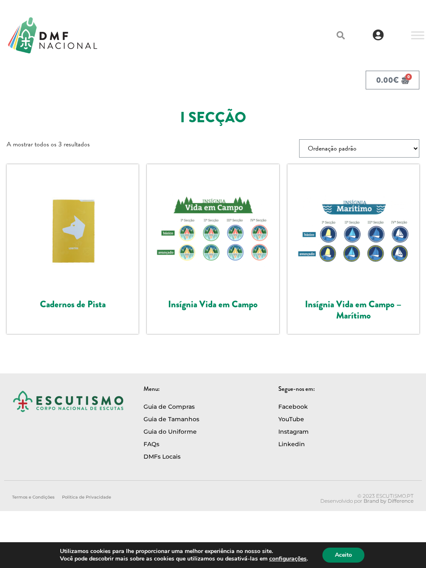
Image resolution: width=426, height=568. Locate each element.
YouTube (291, 419)
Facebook (293, 406)
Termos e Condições (33, 497)
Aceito (343, 555)
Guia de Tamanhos (171, 419)
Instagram (293, 431)
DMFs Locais (162, 456)
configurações (288, 559)
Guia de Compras (169, 406)
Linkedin (291, 444)
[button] (340, 35)
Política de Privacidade (86, 497)
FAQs (151, 444)
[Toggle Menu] (417, 35)
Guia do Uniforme (170, 431)
